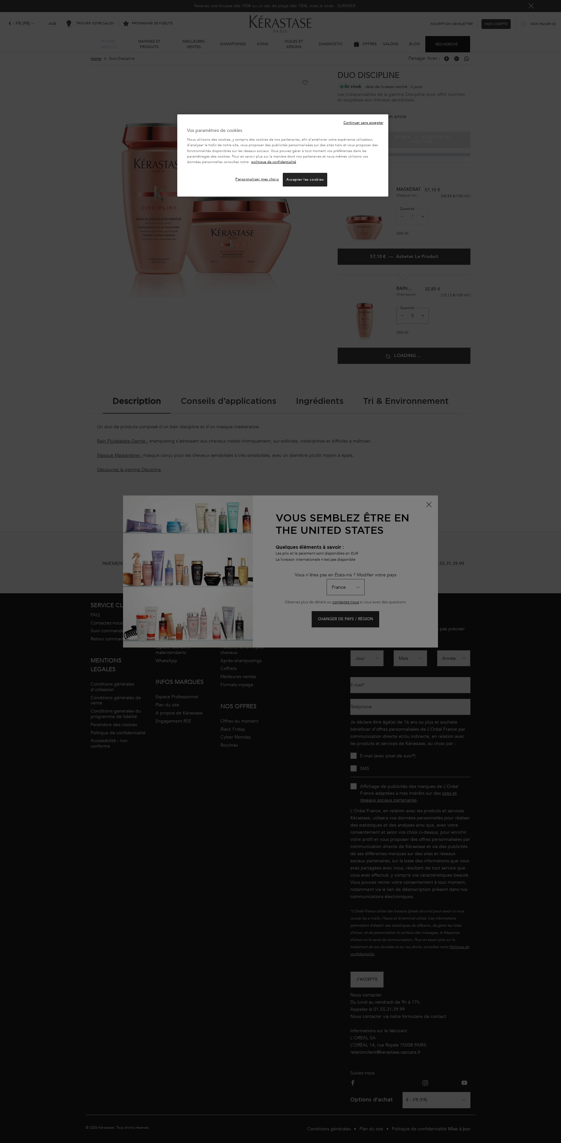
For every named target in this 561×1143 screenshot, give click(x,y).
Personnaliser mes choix (257, 179)
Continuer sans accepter (363, 122)
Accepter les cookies (305, 179)
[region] (282, 155)
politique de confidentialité (273, 162)
